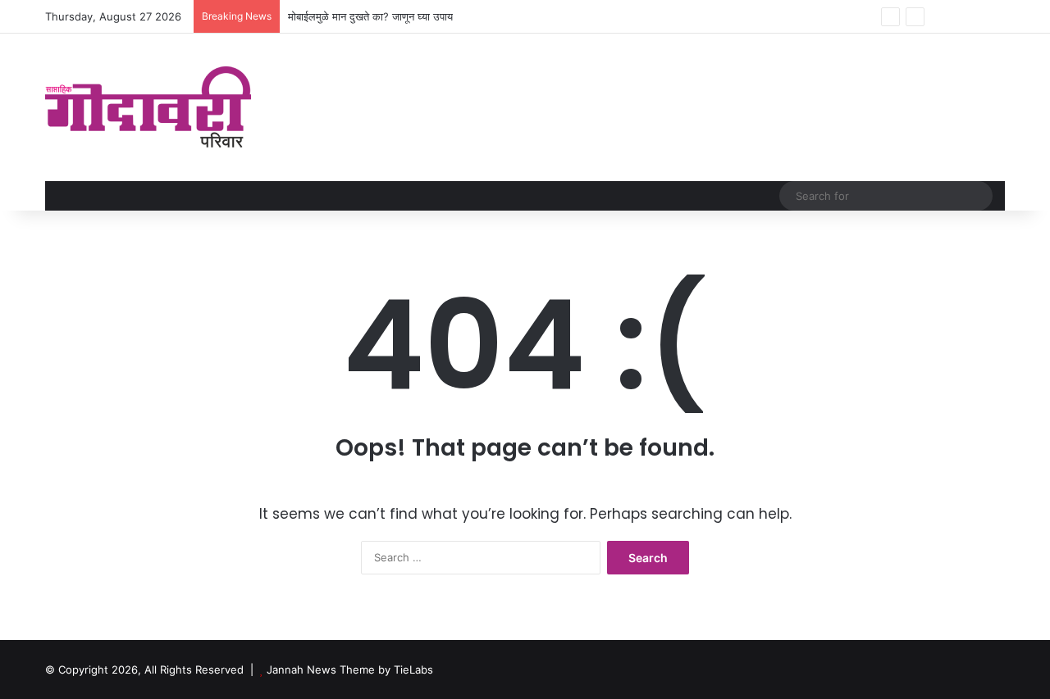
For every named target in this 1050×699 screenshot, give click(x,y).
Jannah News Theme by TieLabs (350, 669)
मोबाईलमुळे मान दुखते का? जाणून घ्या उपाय (370, 16)
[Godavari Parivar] (148, 107)
